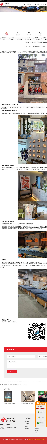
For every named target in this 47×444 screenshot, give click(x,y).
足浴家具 (27, 421)
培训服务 (37, 430)
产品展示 (28, 4)
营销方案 (37, 432)
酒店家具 (27, 426)
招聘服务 (37, 428)
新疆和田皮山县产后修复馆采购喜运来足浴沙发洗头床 (15, 384)
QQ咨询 (42, 417)
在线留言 (42, 422)
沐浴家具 (27, 423)
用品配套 (27, 428)
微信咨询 (42, 412)
